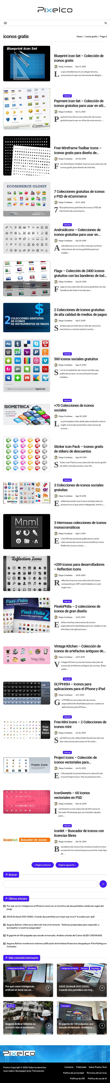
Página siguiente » (67, 865)
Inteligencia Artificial (16, 968)
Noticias (11, 1006)
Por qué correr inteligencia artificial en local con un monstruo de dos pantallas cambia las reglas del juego (55, 907)
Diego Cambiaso (65, 66)
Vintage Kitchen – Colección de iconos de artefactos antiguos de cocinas (78, 651)
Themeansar (38, 1070)
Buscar (13, 874)
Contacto (69, 1067)
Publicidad (81, 1067)
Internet (67, 96)
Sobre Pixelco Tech (98, 1067)
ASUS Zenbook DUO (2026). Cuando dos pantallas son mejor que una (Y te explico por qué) (51, 916)
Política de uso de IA (97, 1078)
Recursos (67, 51)
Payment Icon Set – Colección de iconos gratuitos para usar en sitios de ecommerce (80, 106)
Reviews (84, 968)
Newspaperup (22, 1070)
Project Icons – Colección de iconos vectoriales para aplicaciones (75, 762)
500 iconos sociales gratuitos (76, 359)
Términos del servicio (97, 1072)
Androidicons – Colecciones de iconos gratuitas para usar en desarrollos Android (77, 234)
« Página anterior (42, 865)
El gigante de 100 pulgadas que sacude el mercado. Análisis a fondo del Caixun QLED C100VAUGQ (54, 935)
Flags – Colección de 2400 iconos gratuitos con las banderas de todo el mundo (80, 275)
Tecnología (32, 968)
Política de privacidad (73, 1072)
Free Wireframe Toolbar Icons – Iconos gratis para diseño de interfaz (77, 153)
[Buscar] (103, 884)
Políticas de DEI (77, 1078)
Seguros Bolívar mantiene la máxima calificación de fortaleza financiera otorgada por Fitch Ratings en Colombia (57, 945)
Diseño (58, 51)
